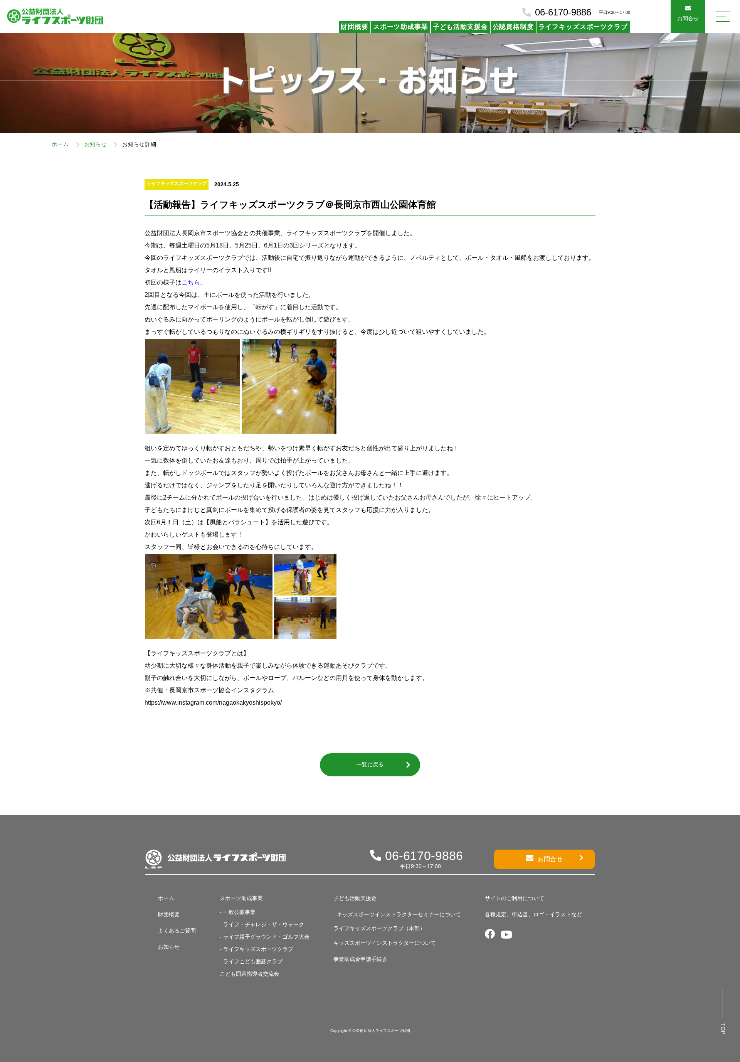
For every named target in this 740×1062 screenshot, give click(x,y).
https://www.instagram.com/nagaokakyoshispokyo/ (213, 702)
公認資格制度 (513, 26)
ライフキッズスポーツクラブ (583, 26)
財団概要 (354, 26)
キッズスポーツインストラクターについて (384, 943)
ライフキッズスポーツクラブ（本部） (379, 928)
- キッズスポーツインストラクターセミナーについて (397, 914)
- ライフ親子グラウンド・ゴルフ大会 (264, 937)
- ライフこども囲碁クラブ (251, 961)
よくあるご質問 (177, 930)
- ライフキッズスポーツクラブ (256, 949)
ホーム (60, 144)
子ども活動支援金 (460, 26)
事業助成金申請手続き (360, 959)
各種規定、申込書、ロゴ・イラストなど (533, 914)
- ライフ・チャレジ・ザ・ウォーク (262, 924)
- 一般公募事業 (238, 912)
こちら (191, 282)
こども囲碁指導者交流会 (249, 974)
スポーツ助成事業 (400, 26)
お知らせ (95, 144)
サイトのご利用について (514, 898)
